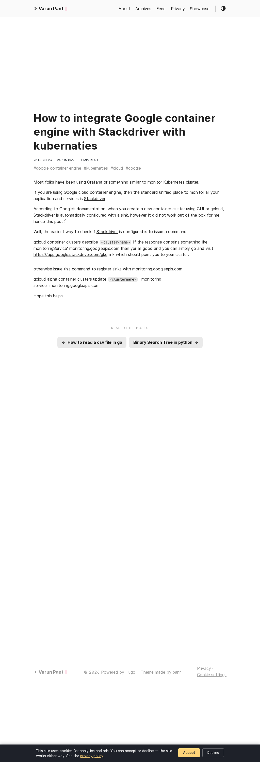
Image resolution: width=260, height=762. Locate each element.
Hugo (130, 672)
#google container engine (57, 168)
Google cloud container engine (92, 192)
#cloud (116, 168)
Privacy (178, 8)
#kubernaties (96, 168)
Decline (213, 753)
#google (133, 168)
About (124, 8)
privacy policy (91, 756)
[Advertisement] (130, 52)
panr (177, 672)
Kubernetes (174, 182)
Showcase (199, 8)
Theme (147, 672)
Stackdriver (94, 198)
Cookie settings (211, 674)
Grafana (94, 182)
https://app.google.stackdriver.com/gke (70, 254)
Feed (161, 8)
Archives (143, 8)
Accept (189, 753)
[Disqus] (130, 430)
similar (135, 182)
